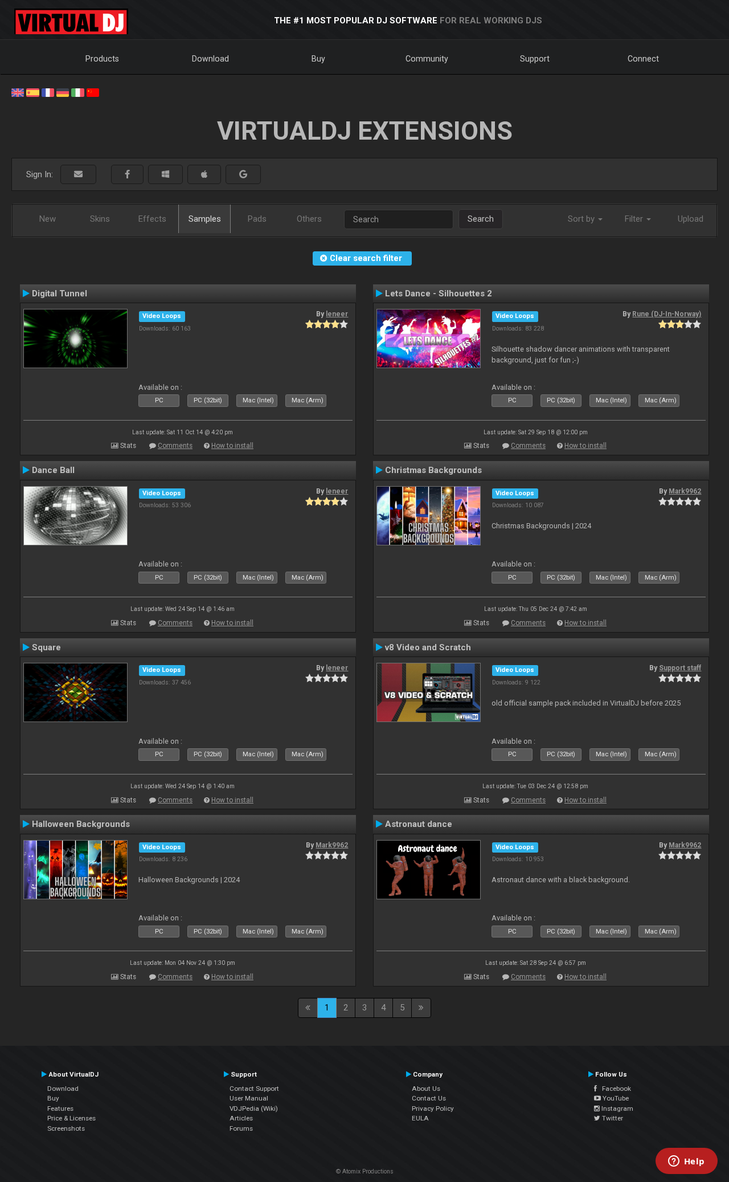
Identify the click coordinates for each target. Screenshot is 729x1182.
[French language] (48, 92)
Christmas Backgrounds (433, 470)
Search (481, 219)
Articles (241, 1118)
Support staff (680, 668)
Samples (205, 219)
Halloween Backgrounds (81, 824)
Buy (318, 58)
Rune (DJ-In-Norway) (666, 314)
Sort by (582, 219)
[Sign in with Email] (78, 175)
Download (210, 58)
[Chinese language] (93, 92)
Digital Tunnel (59, 293)
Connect (643, 58)
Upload (690, 219)
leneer (337, 314)
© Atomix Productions (365, 1171)
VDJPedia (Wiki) (254, 1108)
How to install (232, 446)
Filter (635, 219)
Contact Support (254, 1089)
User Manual (249, 1098)
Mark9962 (685, 491)
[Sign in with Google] (243, 175)
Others (309, 219)
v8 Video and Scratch (428, 647)
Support (535, 58)
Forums (241, 1128)
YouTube (615, 1098)
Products (102, 58)
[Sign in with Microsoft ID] (165, 175)
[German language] (62, 92)
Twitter (611, 1118)
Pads (257, 219)
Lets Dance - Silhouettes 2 (438, 293)
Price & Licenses (71, 1118)
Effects (152, 219)
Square (46, 647)
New (47, 219)
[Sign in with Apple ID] (204, 175)
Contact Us (429, 1098)
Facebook (614, 1089)
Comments (175, 446)
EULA (420, 1118)
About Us (426, 1089)
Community (427, 58)
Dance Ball (53, 470)
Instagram (616, 1108)
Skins (100, 219)
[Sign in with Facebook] (127, 175)
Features (60, 1108)
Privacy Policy (433, 1108)
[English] (17, 92)
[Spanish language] (32, 92)
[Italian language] (77, 92)
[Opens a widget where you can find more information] (686, 1162)
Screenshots (66, 1128)
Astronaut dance (418, 824)
